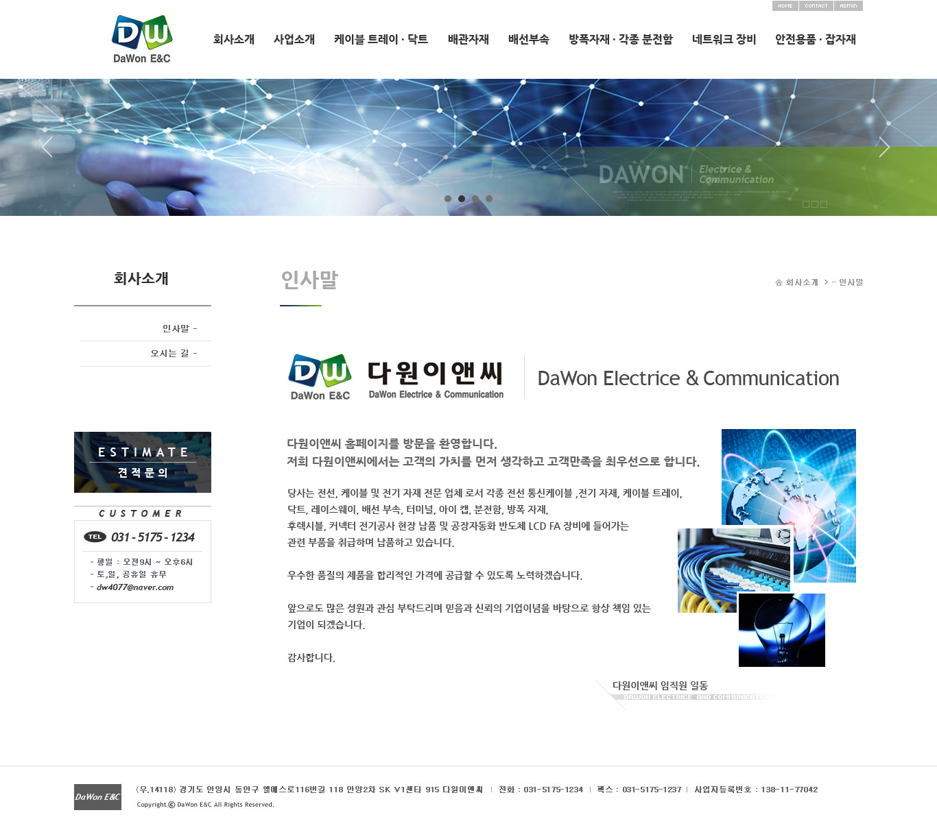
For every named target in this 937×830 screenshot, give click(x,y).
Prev (52, 152)
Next (885, 152)
